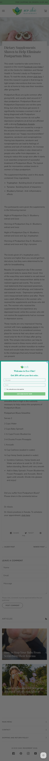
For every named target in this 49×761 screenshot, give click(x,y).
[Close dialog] (47, 362)
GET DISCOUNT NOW (24, 394)
